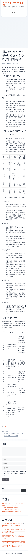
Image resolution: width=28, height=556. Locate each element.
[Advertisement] (14, 31)
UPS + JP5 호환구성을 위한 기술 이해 (10, 507)
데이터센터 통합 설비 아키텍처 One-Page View (12, 523)
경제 (5, 431)
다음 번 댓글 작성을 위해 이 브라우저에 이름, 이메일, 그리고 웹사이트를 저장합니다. (15, 473)
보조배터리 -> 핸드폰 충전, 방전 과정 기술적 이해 (12, 503)
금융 (8, 431)
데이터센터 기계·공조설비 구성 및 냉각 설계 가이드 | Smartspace (13, 525)
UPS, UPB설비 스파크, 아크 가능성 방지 (10, 509)
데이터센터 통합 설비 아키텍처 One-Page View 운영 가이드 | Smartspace (13, 537)
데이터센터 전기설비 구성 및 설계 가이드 (10, 545)
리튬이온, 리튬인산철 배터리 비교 (9, 505)
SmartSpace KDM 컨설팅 (13, 3)
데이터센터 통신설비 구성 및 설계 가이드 (10, 535)
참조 (6, 426)
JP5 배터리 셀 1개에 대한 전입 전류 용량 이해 (11, 511)
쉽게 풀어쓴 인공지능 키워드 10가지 (13, 433)
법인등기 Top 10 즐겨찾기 (11, 436)
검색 (3, 488)
